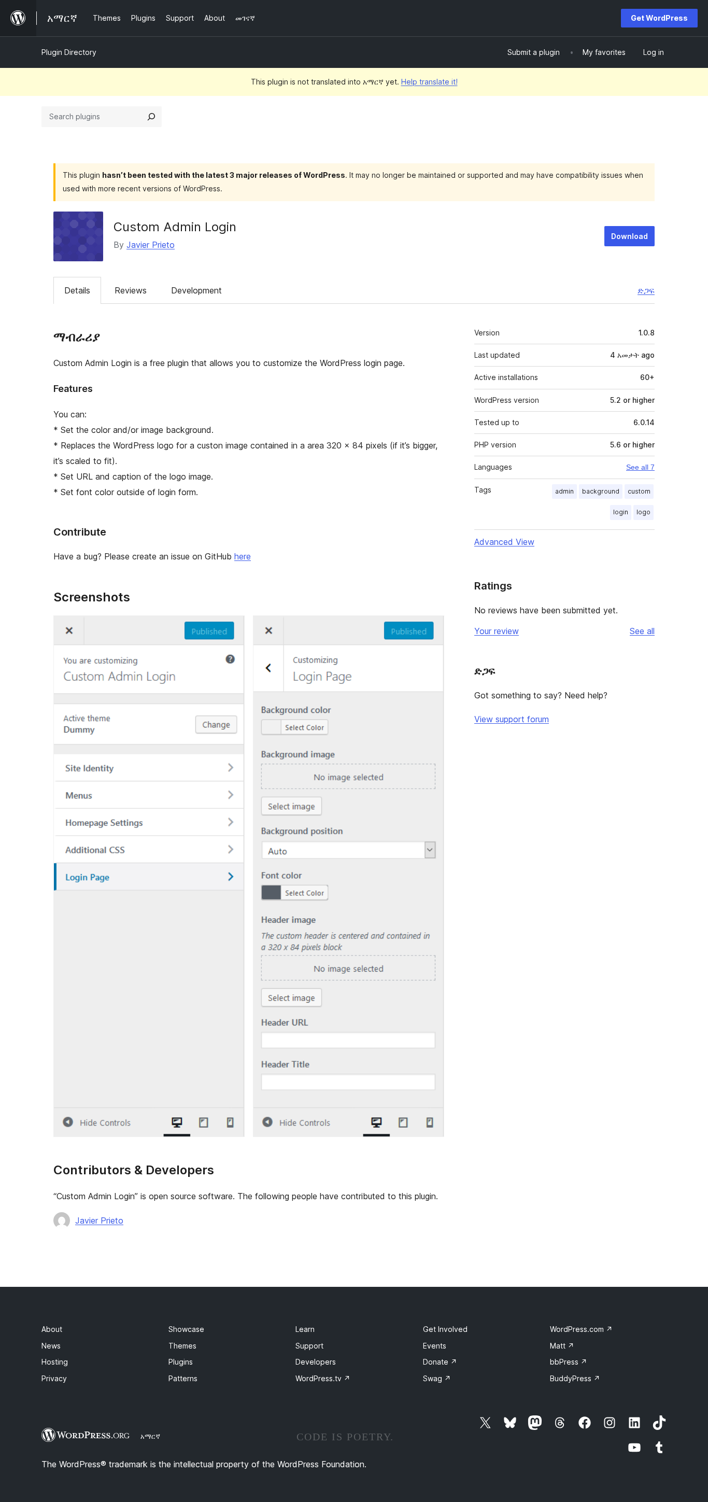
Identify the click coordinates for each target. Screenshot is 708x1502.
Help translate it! (429, 81)
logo (643, 512)
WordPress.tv (322, 1378)
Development (196, 290)
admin (564, 491)
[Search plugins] (151, 116)
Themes (182, 1345)
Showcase (186, 1329)
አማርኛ (150, 1436)
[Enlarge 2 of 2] (430, 629)
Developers (315, 1361)
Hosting (54, 1361)
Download (629, 236)
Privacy (54, 1378)
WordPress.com (581, 1329)
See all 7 (640, 467)
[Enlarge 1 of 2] (230, 629)
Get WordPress (659, 17)
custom (639, 491)
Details (77, 290)
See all (642, 631)
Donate (440, 1361)
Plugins (180, 1361)
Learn (305, 1329)
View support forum (511, 719)
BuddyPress (575, 1378)
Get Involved (445, 1329)
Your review (496, 631)
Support (309, 1345)
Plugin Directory (68, 52)
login (620, 512)
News (51, 1345)
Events (434, 1345)
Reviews (131, 290)
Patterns (182, 1378)
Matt (562, 1345)
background (600, 491)
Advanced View (504, 542)
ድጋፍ (646, 290)
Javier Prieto (150, 245)
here (242, 556)
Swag (437, 1378)
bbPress (568, 1361)
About (51, 1329)
